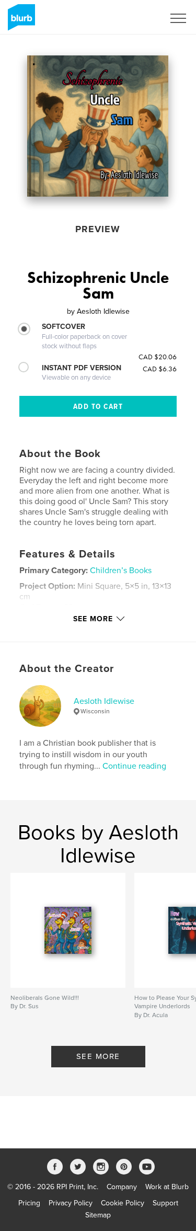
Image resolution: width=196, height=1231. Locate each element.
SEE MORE (98, 1056)
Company (122, 1186)
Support (165, 1203)
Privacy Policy (71, 1203)
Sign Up (137, 18)
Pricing (29, 1203)
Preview (97, 229)
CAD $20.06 (158, 356)
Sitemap (98, 1215)
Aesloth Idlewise (104, 701)
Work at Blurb (167, 1186)
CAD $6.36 (160, 368)
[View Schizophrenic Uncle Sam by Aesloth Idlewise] (97, 126)
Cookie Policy (122, 1203)
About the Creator (66, 669)
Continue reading (134, 766)
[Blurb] (19, 21)
